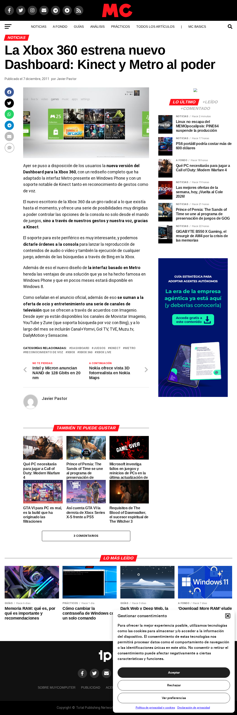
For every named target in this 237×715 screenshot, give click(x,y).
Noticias (38, 26)
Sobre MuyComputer (56, 687)
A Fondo (60, 26)
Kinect (115, 348)
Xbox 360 (85, 352)
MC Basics (197, 26)
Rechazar (174, 685)
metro (130, 348)
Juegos (100, 348)
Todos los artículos (155, 26)
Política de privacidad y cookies (155, 707)
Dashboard (80, 348)
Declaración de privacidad (193, 707)
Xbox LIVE (104, 352)
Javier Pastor (67, 79)
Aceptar (174, 672)
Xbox (71, 352)
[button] (227, 616)
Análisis (97, 26)
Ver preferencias (174, 698)
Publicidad (90, 687)
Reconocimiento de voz (44, 352)
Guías (79, 26)
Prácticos (120, 26)
